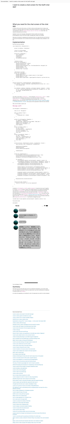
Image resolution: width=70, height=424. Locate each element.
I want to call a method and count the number (22, 343)
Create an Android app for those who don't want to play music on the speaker (28, 355)
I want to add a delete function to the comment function (24, 334)
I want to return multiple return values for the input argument (24, 350)
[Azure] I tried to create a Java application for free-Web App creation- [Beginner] (28, 333)
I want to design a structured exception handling (22, 406)
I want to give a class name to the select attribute (22, 345)
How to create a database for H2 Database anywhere (23, 390)
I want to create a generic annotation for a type (22, 315)
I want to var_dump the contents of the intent (21, 400)
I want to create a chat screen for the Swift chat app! (22, 1)
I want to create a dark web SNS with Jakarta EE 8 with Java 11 (25, 382)
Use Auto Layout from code (33, 194)
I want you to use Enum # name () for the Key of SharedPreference (26, 385)
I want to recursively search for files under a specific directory (25, 357)
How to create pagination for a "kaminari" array (22, 397)
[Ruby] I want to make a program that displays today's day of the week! (27, 422)
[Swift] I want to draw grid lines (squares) (21, 393)
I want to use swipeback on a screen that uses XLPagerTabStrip (25, 359)
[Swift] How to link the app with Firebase (21, 402)
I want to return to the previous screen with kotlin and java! (24, 361)
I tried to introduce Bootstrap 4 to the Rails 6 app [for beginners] (25, 336)
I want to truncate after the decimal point (21, 407)
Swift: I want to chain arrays (18, 352)
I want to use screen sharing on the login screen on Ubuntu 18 (25, 341)
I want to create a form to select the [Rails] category (23, 317)
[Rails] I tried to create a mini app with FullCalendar (23, 340)
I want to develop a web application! (20, 368)
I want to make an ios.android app (19, 371)
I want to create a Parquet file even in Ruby (21, 347)
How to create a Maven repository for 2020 (21, 375)
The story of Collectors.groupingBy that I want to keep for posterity (26, 362)
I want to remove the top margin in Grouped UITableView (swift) (25, 366)
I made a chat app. (16, 329)
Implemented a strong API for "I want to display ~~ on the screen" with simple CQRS (29, 321)
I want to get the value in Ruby (19, 409)
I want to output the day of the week (20, 392)
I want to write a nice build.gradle (19, 369)
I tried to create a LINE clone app (19, 322)
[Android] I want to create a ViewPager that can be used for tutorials (26, 324)
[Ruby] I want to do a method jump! (20, 395)
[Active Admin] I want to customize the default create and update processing (28, 380)
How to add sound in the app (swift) (20, 399)
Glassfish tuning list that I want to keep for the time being (24, 378)
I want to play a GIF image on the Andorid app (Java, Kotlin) (24, 326)
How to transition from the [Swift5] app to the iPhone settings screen (26, 338)
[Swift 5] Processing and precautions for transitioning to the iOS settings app (28, 364)
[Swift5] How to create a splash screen (20, 319)
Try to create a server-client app (19, 354)
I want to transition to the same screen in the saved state (24, 348)
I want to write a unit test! (18, 373)
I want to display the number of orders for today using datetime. (25, 376)
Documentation (4, 1)
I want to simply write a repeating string (20, 404)
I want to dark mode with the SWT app (20, 331)
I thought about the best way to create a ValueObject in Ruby (25, 383)
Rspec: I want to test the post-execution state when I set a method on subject (28, 420)
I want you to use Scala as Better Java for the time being (24, 411)
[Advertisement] (56, 100)
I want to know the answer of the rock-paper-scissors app (24, 328)
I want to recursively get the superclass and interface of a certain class (26, 416)
